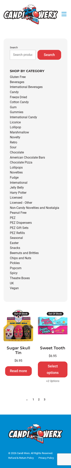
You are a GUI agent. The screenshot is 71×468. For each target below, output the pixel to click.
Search (14, 47)
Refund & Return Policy (21, 457)
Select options (53, 369)
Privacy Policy (46, 457)
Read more (18, 371)
